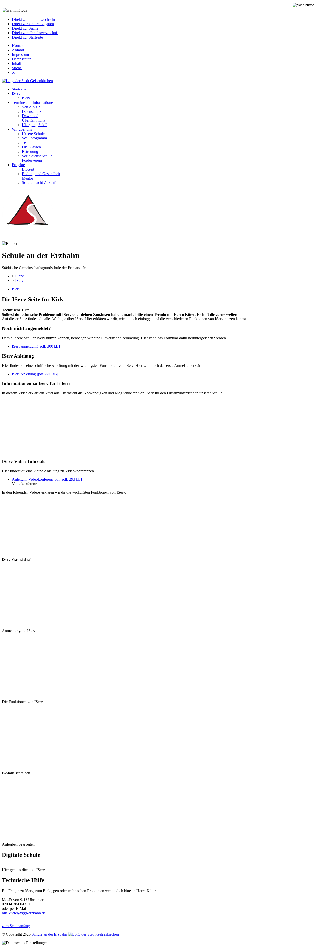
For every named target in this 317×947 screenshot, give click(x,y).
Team (26, 142)
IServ (16, 93)
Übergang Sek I (34, 125)
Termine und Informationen (33, 102)
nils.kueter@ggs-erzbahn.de (24, 913)
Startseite (19, 89)
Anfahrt (18, 50)
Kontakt (18, 46)
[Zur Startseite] (27, 239)
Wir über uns (22, 129)
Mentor (27, 178)
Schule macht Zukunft (39, 182)
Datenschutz (21, 59)
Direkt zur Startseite (27, 37)
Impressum (20, 54)
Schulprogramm (34, 138)
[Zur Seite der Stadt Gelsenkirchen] (27, 81)
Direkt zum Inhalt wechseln (33, 19)
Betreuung (30, 151)
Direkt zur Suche (25, 28)
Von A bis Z (31, 107)
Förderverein (32, 160)
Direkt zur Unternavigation (33, 24)
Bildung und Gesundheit (41, 174)
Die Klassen (31, 147)
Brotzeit (28, 169)
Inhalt (16, 63)
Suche (17, 68)
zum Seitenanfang (16, 926)
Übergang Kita (33, 120)
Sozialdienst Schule (37, 156)
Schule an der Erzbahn (49, 934)
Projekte (18, 165)
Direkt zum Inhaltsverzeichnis (35, 33)
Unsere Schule (33, 134)
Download (30, 116)
